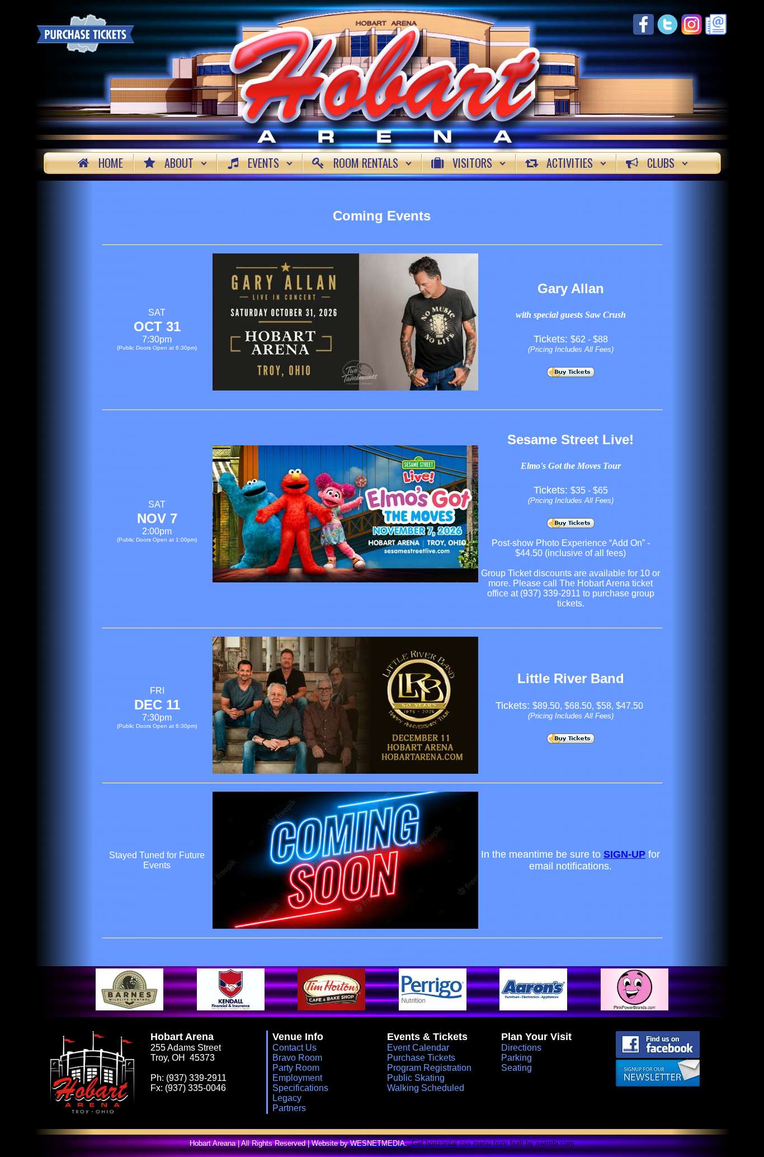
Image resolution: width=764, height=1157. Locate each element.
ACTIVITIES (569, 162)
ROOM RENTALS (365, 162)
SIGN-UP (624, 854)
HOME (110, 162)
